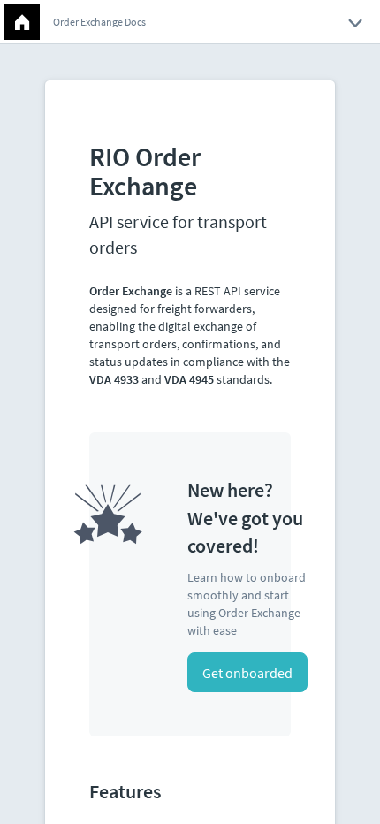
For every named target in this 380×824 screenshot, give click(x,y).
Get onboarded (247, 673)
